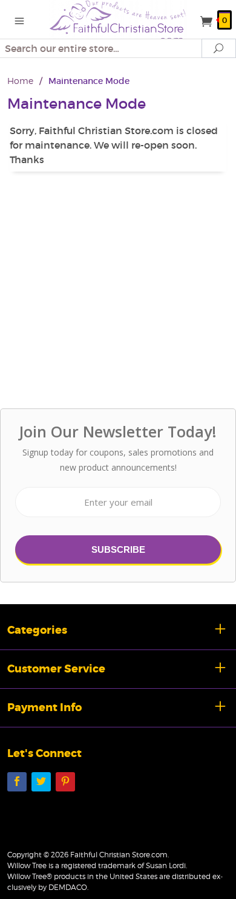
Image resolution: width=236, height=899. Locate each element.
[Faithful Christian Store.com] (118, 22)
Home (20, 81)
